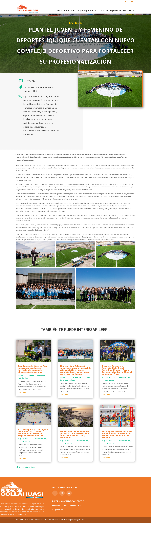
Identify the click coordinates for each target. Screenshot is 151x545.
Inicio (59, 10)
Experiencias (115, 10)
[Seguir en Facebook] (55, 493)
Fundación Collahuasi (46, 87)
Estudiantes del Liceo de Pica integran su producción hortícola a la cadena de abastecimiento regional (32, 369)
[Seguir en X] (62, 493)
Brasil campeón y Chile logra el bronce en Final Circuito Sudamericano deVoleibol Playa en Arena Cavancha (33, 432)
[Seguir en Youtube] (69, 493)
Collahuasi (29, 87)
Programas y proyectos (86, 10)
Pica (26, 378)
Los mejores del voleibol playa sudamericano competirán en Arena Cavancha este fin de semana (117, 434)
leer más (22, 392)
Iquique (27, 91)
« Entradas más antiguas (25, 467)
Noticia (36, 91)
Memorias (127, 10)
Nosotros (68, 10)
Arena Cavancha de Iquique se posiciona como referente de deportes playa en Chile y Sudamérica (75, 434)
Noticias (104, 10)
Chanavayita (76, 377)
